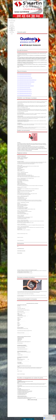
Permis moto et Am (12, 22)
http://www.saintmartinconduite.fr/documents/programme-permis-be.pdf (24, 89)
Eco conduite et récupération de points (12, 27)
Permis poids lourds (12, 25)
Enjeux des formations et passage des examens (12, 30)
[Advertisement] (12, 51)
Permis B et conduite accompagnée (11, 20)
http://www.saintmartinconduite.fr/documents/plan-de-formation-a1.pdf (24, 95)
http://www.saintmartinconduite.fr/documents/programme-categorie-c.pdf (24, 91)
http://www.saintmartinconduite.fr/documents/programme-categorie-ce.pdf (24, 93)
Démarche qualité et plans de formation (12, 29)
